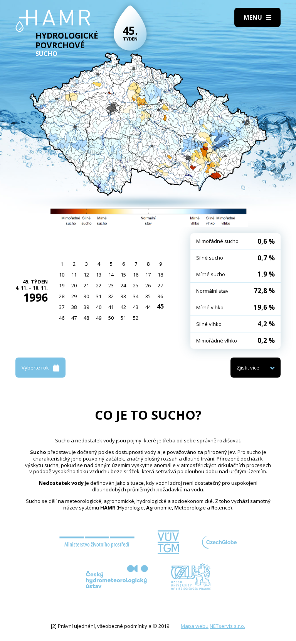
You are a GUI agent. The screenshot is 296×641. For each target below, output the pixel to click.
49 (98, 317)
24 (123, 285)
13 (98, 274)
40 (98, 307)
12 (86, 274)
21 (86, 285)
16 (135, 274)
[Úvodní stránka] (53, 21)
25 (135, 285)
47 (74, 317)
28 (61, 296)
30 (86, 296)
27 (160, 285)
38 (74, 307)
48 (86, 317)
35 (148, 296)
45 (160, 306)
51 (123, 317)
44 (148, 307)
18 (160, 274)
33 (123, 296)
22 (98, 285)
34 (135, 296)
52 (135, 317)
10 (61, 274)
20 (74, 285)
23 (111, 285)
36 (160, 296)
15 (123, 274)
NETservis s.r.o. (227, 625)
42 (123, 307)
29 (74, 296)
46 (61, 317)
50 (111, 317)
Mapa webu (195, 625)
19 (61, 285)
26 (148, 285)
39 (86, 307)
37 (61, 307)
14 (111, 274)
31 (98, 296)
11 (74, 274)
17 (148, 274)
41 (111, 307)
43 (135, 307)
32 (111, 296)
